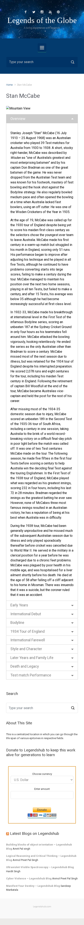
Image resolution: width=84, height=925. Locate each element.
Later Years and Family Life (31, 657)
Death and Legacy (24, 666)
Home (9, 84)
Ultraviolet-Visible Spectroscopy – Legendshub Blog (40, 867)
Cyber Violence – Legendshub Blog (29, 878)
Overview (17, 118)
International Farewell (27, 640)
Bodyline (17, 622)
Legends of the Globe (42, 20)
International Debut (25, 614)
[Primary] (42, 47)
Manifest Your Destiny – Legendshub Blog (33, 885)
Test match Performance (30, 675)
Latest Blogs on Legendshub (34, 833)
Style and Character (26, 649)
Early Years (19, 605)
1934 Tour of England (27, 631)
